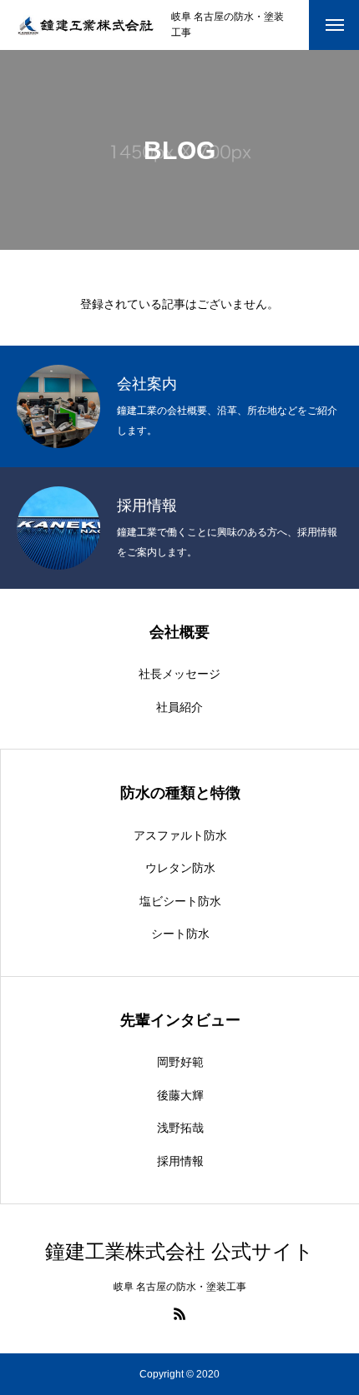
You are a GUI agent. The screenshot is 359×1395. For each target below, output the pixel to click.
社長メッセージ (179, 673)
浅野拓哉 (180, 1127)
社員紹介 (179, 707)
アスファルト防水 (180, 835)
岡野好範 (180, 1062)
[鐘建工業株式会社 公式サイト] (85, 25)
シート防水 (180, 933)
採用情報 (180, 1161)
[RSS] (179, 1313)
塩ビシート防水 (180, 901)
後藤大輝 (180, 1095)
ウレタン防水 (180, 867)
